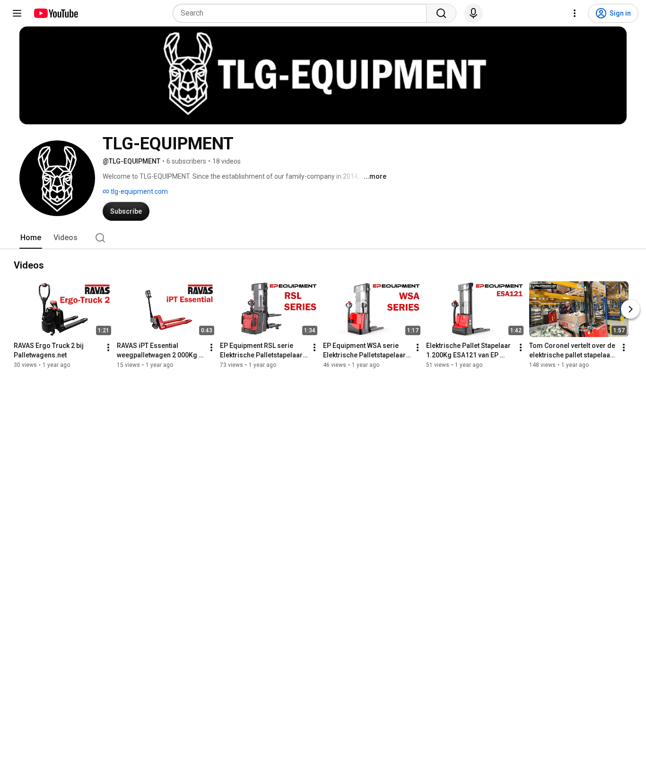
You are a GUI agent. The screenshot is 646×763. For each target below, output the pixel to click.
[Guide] (17, 13)
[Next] (630, 309)
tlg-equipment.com (138, 191)
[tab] (30, 237)
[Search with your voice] (473, 13)
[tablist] (323, 237)
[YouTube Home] (55, 13)
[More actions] (108, 347)
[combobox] (302, 13)
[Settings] (574, 13)
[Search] (441, 13)
